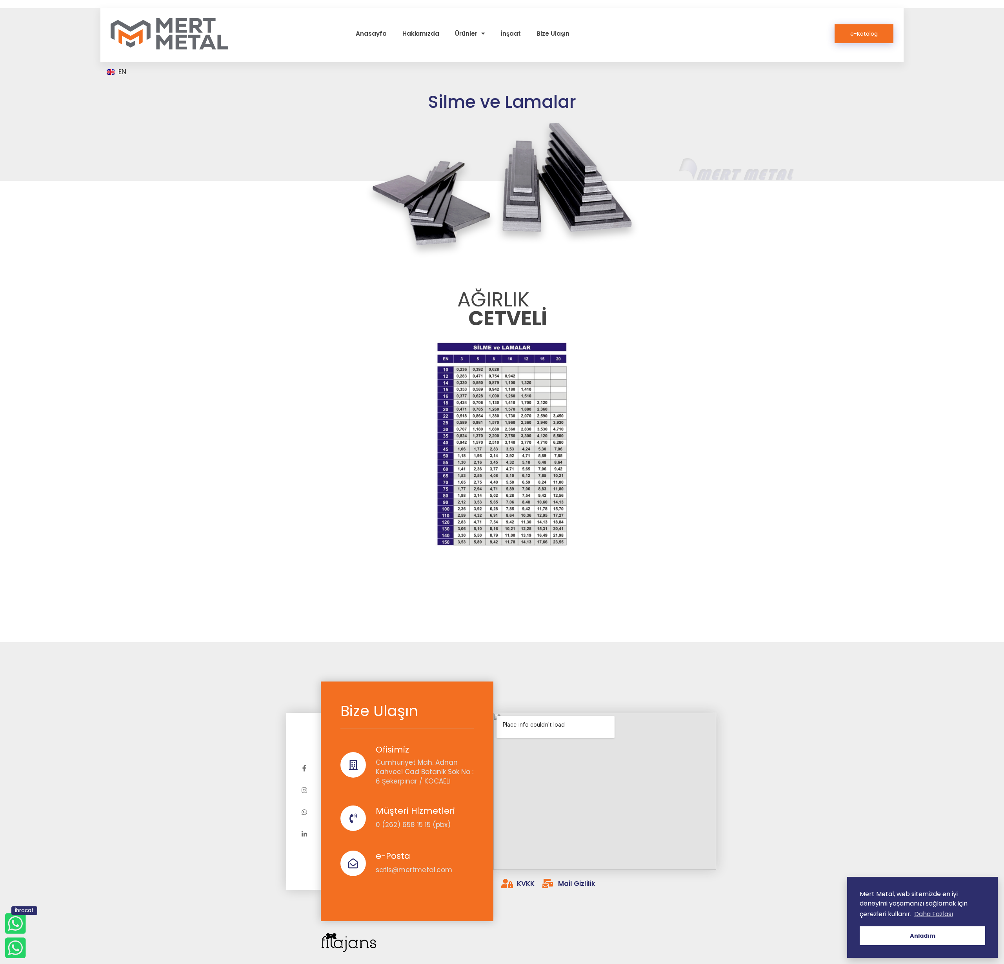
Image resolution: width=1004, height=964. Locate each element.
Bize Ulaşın (553, 33)
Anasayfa (371, 33)
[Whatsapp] (304, 812)
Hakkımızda (420, 33)
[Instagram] (304, 790)
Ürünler (466, 33)
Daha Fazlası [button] (933, 913)
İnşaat (511, 33)
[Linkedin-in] (304, 834)
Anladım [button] (922, 936)
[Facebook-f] (304, 768)
